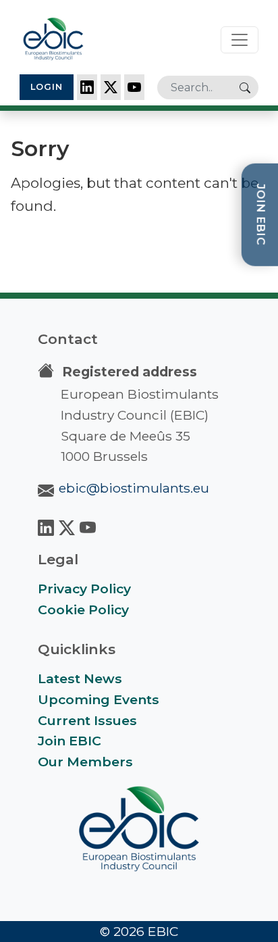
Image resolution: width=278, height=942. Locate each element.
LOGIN (46, 87)
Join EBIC (69, 741)
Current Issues (87, 720)
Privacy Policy (84, 588)
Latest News (80, 678)
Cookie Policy (83, 609)
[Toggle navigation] (239, 39)
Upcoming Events (98, 699)
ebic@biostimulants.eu (134, 488)
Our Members (85, 761)
